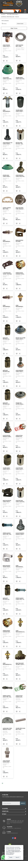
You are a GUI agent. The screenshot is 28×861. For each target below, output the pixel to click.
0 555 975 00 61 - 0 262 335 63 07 (14, 828)
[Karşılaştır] (20, 289)
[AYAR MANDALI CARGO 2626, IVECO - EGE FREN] (20, 167)
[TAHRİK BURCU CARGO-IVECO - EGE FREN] (7, 459)
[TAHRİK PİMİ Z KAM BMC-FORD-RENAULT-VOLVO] (20, 720)
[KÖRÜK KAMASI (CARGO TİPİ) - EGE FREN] (20, 590)
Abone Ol (23, 803)
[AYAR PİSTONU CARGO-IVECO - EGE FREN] (20, 459)
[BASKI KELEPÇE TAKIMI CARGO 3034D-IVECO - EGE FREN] (7, 557)
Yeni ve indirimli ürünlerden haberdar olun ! (13, 796)
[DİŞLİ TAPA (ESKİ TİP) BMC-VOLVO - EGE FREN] (20, 655)
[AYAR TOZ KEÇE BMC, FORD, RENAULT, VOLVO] (20, 36)
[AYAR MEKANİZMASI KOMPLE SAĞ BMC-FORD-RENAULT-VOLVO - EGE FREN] (20, 297)
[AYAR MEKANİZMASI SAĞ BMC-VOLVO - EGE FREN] (7, 655)
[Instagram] (15, 838)
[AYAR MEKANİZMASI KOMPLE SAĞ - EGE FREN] (7, 297)
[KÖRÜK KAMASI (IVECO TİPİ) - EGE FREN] (7, 524)
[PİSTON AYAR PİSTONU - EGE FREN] (20, 134)
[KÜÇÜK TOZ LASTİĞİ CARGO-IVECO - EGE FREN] (20, 394)
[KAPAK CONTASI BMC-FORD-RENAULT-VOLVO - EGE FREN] (7, 199)
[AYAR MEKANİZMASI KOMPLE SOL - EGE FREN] (7, 232)
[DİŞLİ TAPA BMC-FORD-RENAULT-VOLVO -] (20, 199)
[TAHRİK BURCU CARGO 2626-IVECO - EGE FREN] (20, 69)
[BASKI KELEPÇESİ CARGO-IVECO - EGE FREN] (7, 492)
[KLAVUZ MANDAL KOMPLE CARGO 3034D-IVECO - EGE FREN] (20, 524)
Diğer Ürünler (14, 28)
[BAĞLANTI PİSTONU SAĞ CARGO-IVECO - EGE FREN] (7, 362)
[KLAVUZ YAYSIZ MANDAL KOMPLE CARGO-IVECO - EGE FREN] (7, 427)
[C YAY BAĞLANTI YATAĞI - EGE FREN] (7, 264)
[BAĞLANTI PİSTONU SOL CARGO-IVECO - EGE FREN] (7, 590)
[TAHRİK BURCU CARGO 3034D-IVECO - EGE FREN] (20, 102)
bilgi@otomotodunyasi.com (12, 833)
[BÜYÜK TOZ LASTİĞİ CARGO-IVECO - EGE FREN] (20, 329)
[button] (4, 24)
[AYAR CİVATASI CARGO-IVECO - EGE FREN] (7, 36)
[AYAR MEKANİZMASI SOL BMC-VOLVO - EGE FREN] (20, 622)
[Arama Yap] (17, 11)
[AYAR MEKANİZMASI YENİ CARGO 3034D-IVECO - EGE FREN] (7, 102)
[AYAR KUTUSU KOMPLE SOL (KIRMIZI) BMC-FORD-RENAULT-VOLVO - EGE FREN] (20, 427)
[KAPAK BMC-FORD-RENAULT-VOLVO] (7, 720)
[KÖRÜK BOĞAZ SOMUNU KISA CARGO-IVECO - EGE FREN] (7, 622)
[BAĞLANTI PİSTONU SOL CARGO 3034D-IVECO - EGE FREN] (7, 329)
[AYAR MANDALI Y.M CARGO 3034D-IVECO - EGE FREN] (7, 134)
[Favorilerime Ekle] (17, 289)
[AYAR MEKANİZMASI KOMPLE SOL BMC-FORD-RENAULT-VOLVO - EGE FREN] (20, 557)
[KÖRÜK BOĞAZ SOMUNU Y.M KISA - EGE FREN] (20, 264)
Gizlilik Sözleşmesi (15, 851)
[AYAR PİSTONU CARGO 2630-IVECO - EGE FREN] (20, 492)
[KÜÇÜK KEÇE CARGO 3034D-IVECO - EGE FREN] (7, 167)
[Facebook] (13, 838)
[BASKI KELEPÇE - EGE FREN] (20, 232)
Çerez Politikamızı (10, 852)
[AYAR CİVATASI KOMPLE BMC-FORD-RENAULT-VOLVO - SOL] (7, 752)
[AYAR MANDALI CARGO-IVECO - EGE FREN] (20, 362)
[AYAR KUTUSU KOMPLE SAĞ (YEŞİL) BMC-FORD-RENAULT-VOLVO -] (20, 687)
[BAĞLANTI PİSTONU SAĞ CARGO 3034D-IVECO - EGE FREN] (7, 394)
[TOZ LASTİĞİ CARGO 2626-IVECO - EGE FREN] (7, 69)
